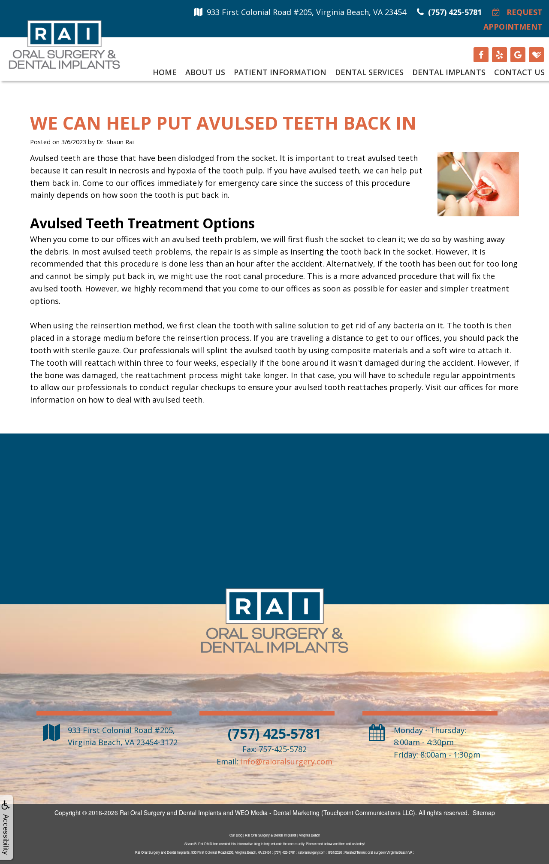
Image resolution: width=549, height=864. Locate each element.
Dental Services (369, 72)
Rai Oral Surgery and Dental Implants (170, 812)
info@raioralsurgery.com (286, 761)
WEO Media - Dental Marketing (277, 812)
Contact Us (519, 72)
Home (165, 72)
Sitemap (484, 812)
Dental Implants (449, 72)
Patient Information (280, 72)
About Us (205, 72)
